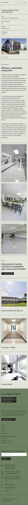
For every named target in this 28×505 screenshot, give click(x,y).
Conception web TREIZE (6, 501)
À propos (3, 424)
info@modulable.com (10, 487)
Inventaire (3, 428)
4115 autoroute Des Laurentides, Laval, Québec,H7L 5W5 (10, 466)
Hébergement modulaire (6, 440)
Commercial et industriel (6, 442)
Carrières (3, 430)
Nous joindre (4, 433)
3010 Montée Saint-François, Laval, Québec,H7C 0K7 (13, 472)
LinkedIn (7, 490)
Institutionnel (4, 438)
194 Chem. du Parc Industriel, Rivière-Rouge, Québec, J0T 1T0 (13, 478)
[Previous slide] (2, 57)
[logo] (4, 2)
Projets (2, 426)
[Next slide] (6, 57)
